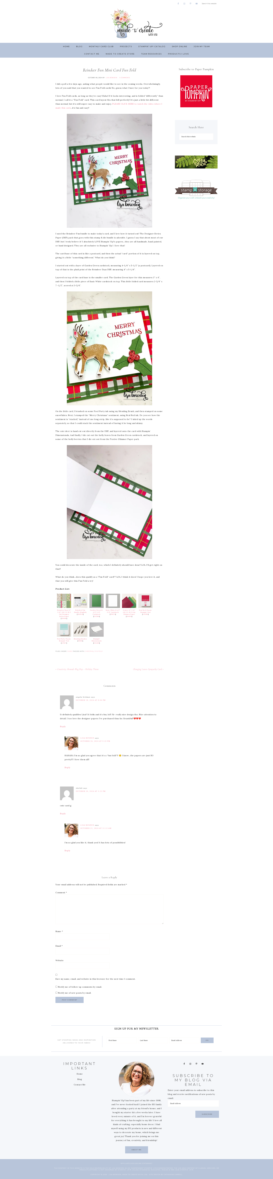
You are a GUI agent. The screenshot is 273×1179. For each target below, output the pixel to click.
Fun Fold (99, 651)
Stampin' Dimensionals (97, 640)
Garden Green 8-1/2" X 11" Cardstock (96, 612)
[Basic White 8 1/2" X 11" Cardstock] (113, 607)
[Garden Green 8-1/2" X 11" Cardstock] (96, 607)
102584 (96, 616)
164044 (80, 614)
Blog (79, 1079)
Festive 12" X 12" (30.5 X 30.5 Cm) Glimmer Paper (129, 612)
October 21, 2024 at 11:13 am (95, 828)
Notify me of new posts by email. (74, 993)
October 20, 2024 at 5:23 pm (91, 791)
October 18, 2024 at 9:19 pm (95, 741)
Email (59, 946)
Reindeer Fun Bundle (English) (80, 611)
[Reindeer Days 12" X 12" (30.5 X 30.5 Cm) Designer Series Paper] (64, 607)
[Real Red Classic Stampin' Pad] (145, 607)
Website (59, 960)
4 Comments (124, 78)
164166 (64, 618)
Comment (61, 892)
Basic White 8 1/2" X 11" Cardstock (113, 611)
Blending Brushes (80, 639)
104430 (96, 643)
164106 (129, 616)
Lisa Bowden (87, 738)
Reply (63, 726)
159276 (112, 614)
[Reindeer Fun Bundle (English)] (80, 607)
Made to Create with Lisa (136, 23)
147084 (145, 614)
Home (80, 1074)
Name (59, 931)
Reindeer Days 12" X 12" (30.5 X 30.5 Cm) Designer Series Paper (64, 613)
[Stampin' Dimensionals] (96, 636)
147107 (64, 643)
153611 (80, 641)
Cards (70, 651)
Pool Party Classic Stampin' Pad (64, 640)
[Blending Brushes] (80, 636)
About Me (137, 1150)
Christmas (89, 651)
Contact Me (80, 1084)
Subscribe (207, 1114)
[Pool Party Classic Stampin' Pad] (64, 636)
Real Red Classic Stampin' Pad (145, 611)
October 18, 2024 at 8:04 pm (91, 700)
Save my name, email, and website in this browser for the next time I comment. (95, 979)
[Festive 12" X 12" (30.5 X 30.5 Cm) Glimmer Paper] (129, 607)
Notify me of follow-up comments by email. (80, 987)
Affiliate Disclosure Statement (136, 1163)
